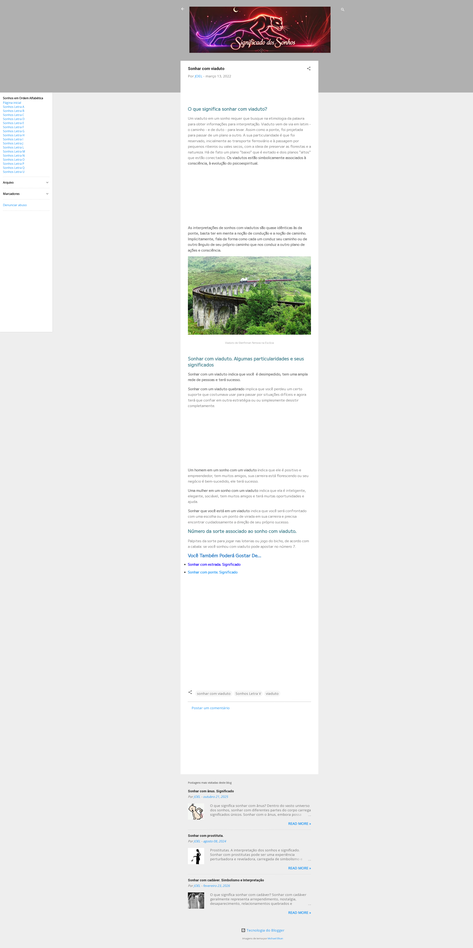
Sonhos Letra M (14, 151)
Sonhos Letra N (14, 155)
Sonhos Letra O (14, 160)
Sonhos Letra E (13, 123)
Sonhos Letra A (13, 107)
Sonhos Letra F (13, 127)
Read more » (299, 823)
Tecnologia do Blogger (265, 930)
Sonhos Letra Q (14, 168)
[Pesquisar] (343, 10)
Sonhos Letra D (14, 119)
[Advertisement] (333, 116)
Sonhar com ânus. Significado (211, 791)
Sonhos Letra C (13, 115)
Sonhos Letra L (13, 147)
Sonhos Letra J (13, 143)
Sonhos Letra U (14, 172)
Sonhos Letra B (13, 111)
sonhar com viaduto (214, 693)
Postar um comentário (211, 708)
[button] (309, 69)
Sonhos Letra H (14, 135)
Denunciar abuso (15, 205)
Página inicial (12, 103)
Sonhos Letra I (13, 139)
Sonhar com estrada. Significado (214, 564)
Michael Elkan (275, 938)
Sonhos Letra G (13, 131)
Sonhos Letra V (248, 693)
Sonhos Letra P (13, 164)
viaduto (272, 693)
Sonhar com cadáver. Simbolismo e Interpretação (226, 880)
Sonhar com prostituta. (206, 836)
